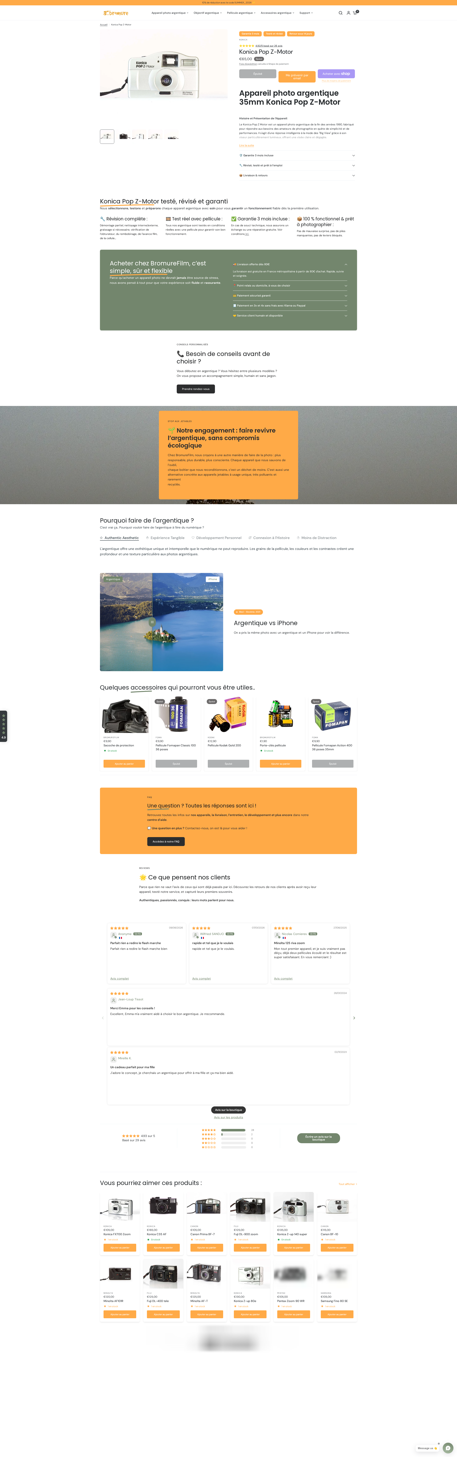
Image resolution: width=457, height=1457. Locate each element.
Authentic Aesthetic (122, 537)
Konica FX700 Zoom (117, 1234)
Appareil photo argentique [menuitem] (169, 13)
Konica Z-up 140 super (292, 1234)
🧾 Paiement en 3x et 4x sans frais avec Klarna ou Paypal (269, 305)
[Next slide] (354, 1018)
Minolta (108, 1293)
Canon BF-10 (329, 1234)
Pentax (281, 1293)
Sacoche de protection (119, 745)
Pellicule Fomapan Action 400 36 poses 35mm (332, 747)
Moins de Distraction (319, 537)
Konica (108, 1226)
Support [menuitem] (305, 13)
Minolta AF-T (199, 1301)
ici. (247, 234)
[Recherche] (340, 12)
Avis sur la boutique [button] (228, 1110)
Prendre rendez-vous (196, 389)
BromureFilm (111, 737)
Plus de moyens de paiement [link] (336, 81)
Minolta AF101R (113, 1301)
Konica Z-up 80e (245, 1301)
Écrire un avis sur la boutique (318, 1138)
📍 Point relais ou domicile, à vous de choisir (261, 285)
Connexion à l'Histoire (271, 537)
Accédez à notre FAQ (166, 841)
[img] (119, 928)
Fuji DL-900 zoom (246, 1234)
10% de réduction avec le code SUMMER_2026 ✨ (228, 2)
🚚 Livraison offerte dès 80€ (251, 264)
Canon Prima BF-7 (202, 1234)
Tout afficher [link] (347, 1184)
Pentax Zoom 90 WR (291, 1301)
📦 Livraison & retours (253, 175)
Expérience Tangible (168, 537)
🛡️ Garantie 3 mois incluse (256, 155)
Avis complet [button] (119, 979)
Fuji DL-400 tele (158, 1301)
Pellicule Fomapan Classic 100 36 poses (176, 747)
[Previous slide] (103, 1018)
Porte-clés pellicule (273, 745)
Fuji (236, 1226)
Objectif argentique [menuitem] (206, 13)
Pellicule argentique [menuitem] (240, 13)
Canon (194, 1226)
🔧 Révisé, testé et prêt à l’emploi (260, 165)
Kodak (211, 737)
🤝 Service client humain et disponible (258, 315)
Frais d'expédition (248, 64)
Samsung (326, 1293)
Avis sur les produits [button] (228, 1117)
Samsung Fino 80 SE (334, 1301)
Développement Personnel (219, 537)
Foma (159, 737)
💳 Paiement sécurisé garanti (252, 295)
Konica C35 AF (157, 1234)
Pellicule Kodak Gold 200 (224, 745)
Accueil (103, 24)
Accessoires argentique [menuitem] (276, 13)
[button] (3, 726)
